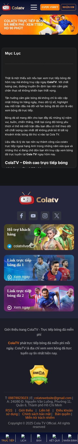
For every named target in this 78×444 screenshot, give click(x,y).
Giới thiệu (26, 410)
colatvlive (21, 246)
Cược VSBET (50, 7)
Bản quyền (62, 414)
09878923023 (18, 398)
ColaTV (13, 343)
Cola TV (31, 154)
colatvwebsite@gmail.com (52, 398)
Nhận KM (68, 7)
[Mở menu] (34, 7)
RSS (9, 410)
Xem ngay (22, 277)
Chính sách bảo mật (36, 414)
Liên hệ (44, 410)
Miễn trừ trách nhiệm (40, 417)
